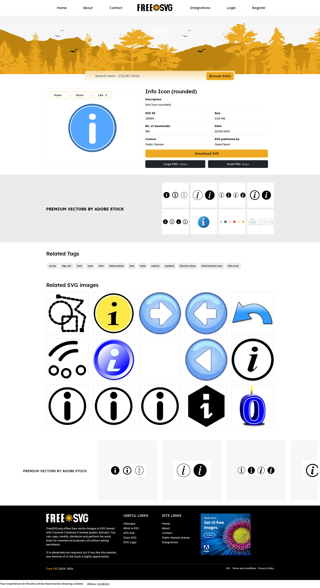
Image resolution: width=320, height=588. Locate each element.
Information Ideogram (203, 422)
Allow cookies (98, 584)
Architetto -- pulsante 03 (158, 329)
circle (52, 266)
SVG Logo (129, 542)
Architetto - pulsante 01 (204, 376)
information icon (211, 266)
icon (90, 266)
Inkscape (129, 523)
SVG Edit (129, 533)
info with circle (151, 376)
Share (58, 95)
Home (62, 8)
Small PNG (238, 164)
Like (102, 95)
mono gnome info (61, 422)
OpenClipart (222, 144)
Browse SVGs (220, 76)
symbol (169, 266)
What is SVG (131, 528)
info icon (233, 266)
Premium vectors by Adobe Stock (85, 208)
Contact (115, 8)
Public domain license (176, 537)
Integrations (200, 8)
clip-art (66, 266)
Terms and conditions (244, 568)
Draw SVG (129, 537)
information (116, 266)
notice (155, 266)
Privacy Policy (266, 568)
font (79, 266)
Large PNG (175, 164)
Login (231, 8)
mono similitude (60, 376)
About (88, 8)
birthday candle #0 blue (250, 422)
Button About (104, 329)
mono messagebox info (111, 422)
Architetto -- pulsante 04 (204, 329)
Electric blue (188, 266)
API (228, 568)
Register (259, 8)
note (143, 266)
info (101, 266)
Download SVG (207, 153)
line (132, 266)
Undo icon (241, 329)
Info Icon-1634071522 (110, 376)
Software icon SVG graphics (67, 327)
